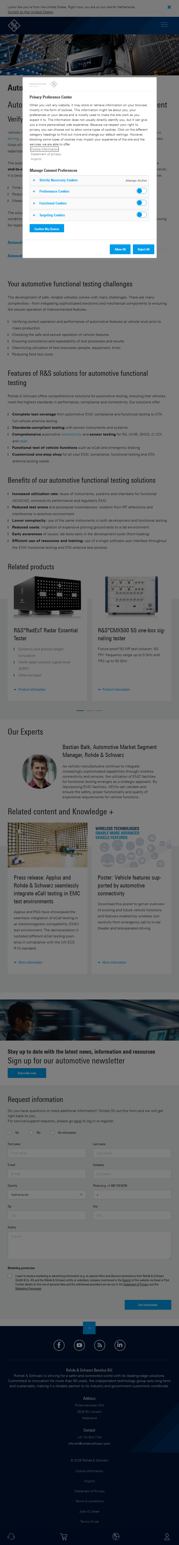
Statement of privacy (46, 154)
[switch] (141, 191)
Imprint (36, 159)
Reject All (143, 249)
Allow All (120, 249)
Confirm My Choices (46, 229)
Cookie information (44, 149)
